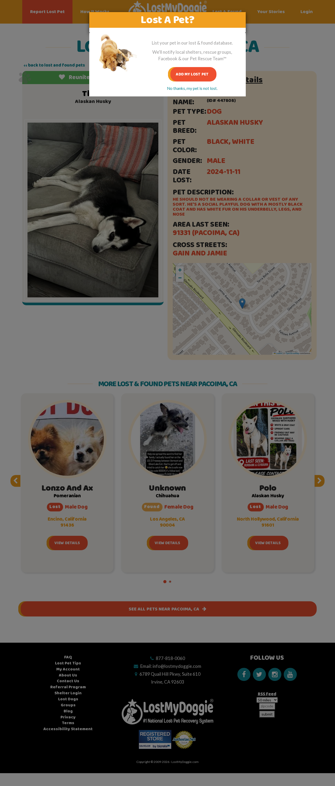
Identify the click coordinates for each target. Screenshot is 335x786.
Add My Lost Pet (192, 74)
